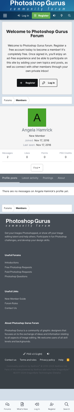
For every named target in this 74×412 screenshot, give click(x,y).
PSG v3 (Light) (34, 353)
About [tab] (61, 177)
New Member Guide (15, 298)
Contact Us (11, 308)
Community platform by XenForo (37, 366)
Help (60, 359)
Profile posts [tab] (9, 177)
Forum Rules (11, 303)
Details (56, 372)
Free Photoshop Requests (18, 267)
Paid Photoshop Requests (18, 271)
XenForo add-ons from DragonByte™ (52, 369)
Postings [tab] (48, 177)
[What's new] (62, 15)
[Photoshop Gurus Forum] (27, 226)
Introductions (12, 262)
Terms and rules (28, 359)
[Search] (69, 15)
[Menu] (5, 15)
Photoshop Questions (16, 276)
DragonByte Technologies (39, 372)
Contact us (10, 359)
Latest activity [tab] (30, 177)
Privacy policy (47, 359)
